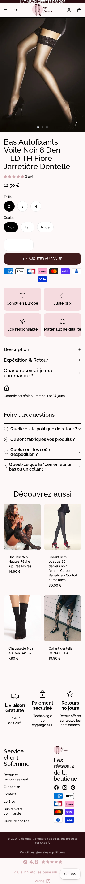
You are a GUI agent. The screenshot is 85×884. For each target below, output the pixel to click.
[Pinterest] (73, 787)
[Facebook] (56, 787)
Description (16, 349)
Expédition (12, 786)
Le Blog (9, 801)
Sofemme (24, 838)
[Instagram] (65, 787)
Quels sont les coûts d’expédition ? (30, 452)
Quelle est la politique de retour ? (43, 428)
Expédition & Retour (26, 360)
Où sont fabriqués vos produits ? (42, 439)
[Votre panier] (79, 10)
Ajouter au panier (45, 258)
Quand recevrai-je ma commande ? (28, 373)
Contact (10, 794)
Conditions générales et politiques (42, 852)
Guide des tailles (16, 821)
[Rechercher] (15, 10)
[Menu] (5, 10)
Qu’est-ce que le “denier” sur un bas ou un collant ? (41, 467)
